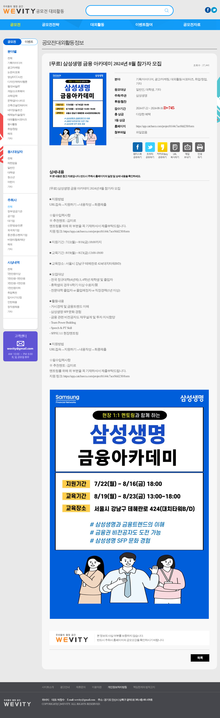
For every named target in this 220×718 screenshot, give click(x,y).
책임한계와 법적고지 (144, 687)
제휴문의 (81, 687)
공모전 (15, 25)
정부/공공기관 (15, 211)
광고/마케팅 (14, 67)
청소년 (11, 177)
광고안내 (65, 687)
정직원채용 (13, 306)
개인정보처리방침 (117, 687)
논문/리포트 (14, 72)
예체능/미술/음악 (16, 114)
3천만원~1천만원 (16, 283)
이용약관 (96, 687)
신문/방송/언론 (15, 225)
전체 (10, 58)
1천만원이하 (14, 287)
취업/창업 (12, 128)
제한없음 (12, 163)
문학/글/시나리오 (16, 100)
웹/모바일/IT (14, 86)
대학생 (11, 172)
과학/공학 (12, 95)
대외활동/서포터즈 (17, 119)
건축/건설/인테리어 (17, 105)
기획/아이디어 (15, 62)
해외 (10, 133)
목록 (200, 657)
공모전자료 (191, 25)
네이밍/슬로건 (15, 110)
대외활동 (97, 25)
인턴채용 (12, 302)
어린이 (11, 181)
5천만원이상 (14, 273)
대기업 (11, 220)
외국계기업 (13, 230)
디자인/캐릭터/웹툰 (17, 81)
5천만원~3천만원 (16, 278)
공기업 (11, 216)
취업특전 (12, 292)
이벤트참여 (144, 25)
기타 (10, 138)
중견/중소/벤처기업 (17, 234)
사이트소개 (48, 687)
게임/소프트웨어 (16, 91)
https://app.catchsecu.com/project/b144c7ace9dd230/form (165, 126)
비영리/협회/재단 (16, 239)
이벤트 (29, 41)
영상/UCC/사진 (15, 77)
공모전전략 (50, 25)
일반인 (11, 167)
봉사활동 (12, 124)
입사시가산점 (15, 297)
